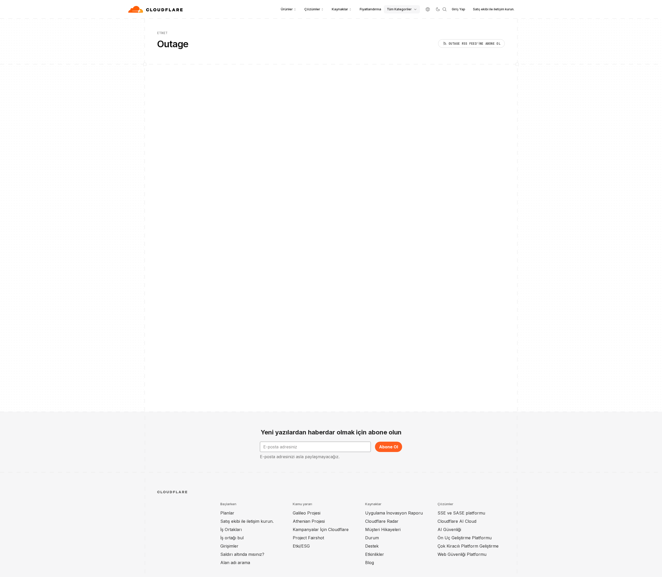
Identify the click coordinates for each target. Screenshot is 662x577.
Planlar (227, 513)
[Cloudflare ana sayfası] (156, 9)
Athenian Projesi (309, 521)
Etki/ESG (301, 546)
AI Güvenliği (449, 529)
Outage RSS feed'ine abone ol (474, 44)
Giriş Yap (458, 9)
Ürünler (287, 9)
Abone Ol (388, 446)
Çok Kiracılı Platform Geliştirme (468, 546)
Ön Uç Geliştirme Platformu (465, 537)
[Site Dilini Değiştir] (427, 9)
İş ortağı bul (232, 537)
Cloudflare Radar (381, 521)
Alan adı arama (235, 562)
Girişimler (229, 546)
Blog (369, 562)
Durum (372, 537)
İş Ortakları (231, 529)
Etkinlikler (374, 554)
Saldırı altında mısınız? (242, 554)
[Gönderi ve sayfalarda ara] (444, 9)
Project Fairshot (308, 537)
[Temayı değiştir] (437, 9)
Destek (372, 546)
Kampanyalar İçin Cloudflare (321, 529)
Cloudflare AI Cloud (457, 521)
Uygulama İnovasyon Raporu (394, 513)
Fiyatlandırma (370, 9)
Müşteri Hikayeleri (383, 529)
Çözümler (312, 9)
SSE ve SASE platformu (461, 513)
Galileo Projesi (306, 513)
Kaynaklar (340, 9)
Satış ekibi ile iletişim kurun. (493, 9)
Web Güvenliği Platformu (462, 554)
